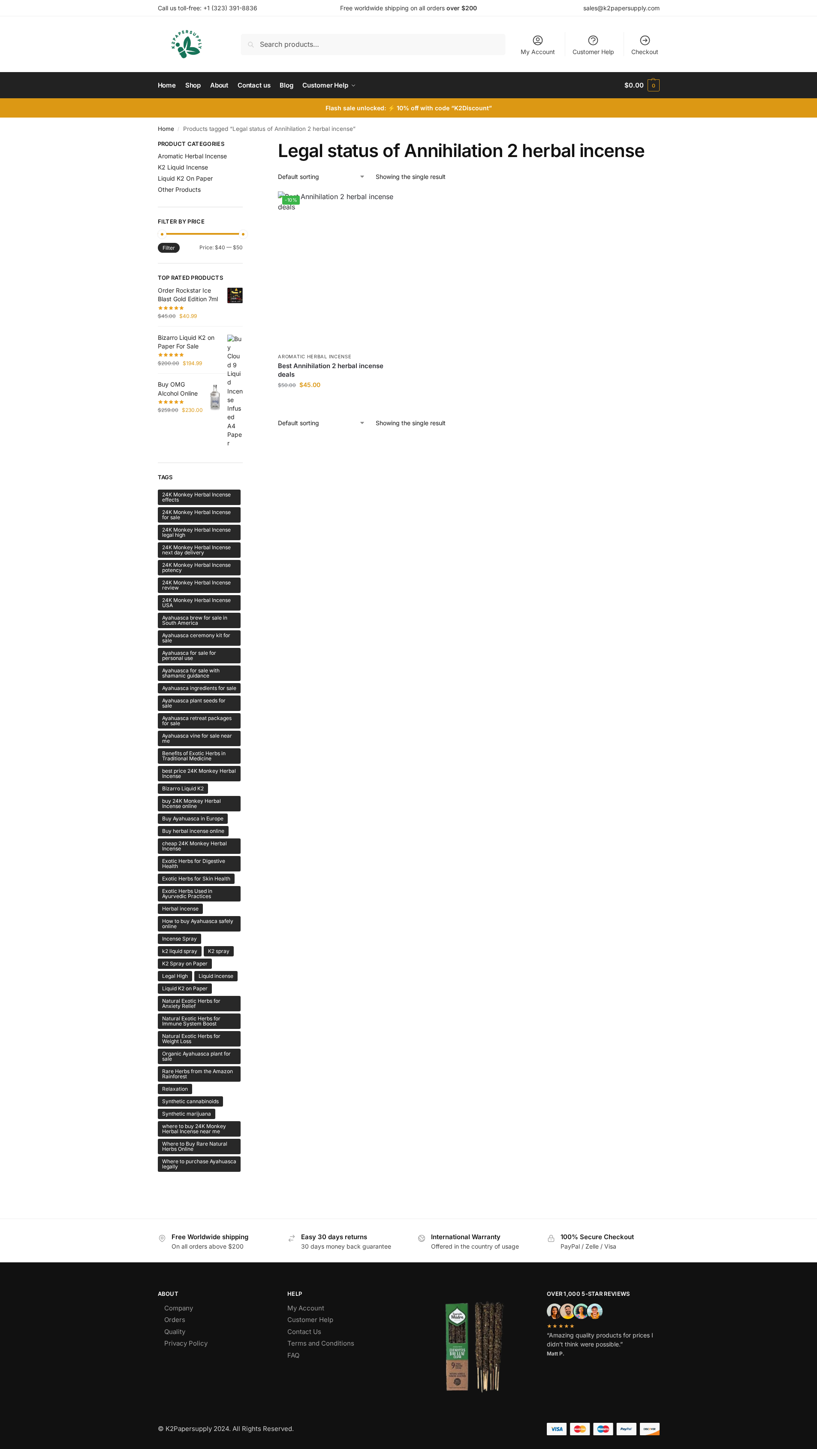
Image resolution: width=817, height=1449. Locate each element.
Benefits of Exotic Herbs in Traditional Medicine (194, 756)
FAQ (293, 1355)
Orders (174, 1320)
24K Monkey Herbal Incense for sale (196, 514)
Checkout (644, 51)
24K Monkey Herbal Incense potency (196, 567)
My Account (538, 51)
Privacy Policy (186, 1343)
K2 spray (218, 951)
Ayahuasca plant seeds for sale (194, 703)
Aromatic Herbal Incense (314, 357)
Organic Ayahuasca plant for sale (196, 1056)
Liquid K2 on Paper (185, 988)
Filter (169, 248)
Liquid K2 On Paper (185, 178)
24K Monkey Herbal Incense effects (196, 497)
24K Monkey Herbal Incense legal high (196, 532)
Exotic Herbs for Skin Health (196, 878)
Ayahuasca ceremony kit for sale (196, 638)
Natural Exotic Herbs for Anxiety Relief (191, 1003)
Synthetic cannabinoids (190, 1101)
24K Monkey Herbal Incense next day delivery (196, 550)
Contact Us (304, 1332)
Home (166, 128)
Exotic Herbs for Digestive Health (193, 863)
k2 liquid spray (179, 951)
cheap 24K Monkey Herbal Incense (194, 846)
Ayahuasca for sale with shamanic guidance (191, 673)
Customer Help (593, 51)
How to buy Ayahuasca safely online (197, 923)
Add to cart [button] (337, 402)
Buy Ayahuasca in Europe (192, 818)
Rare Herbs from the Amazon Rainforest (197, 1074)
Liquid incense (216, 976)
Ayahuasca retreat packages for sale (197, 720)
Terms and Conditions (320, 1343)
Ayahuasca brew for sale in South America (194, 620)
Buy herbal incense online (193, 831)
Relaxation (175, 1089)
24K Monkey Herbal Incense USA (196, 602)
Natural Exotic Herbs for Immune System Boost (191, 1021)
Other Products (179, 189)
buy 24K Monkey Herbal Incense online (191, 803)
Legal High (175, 976)
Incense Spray (179, 938)
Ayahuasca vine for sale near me (197, 738)
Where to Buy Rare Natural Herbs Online (194, 1146)
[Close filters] (245, 145)
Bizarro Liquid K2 (183, 788)
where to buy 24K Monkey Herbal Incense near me (194, 1128)
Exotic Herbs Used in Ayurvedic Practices (187, 893)
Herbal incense (180, 908)
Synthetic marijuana (186, 1113)
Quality (174, 1332)
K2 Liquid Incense (183, 167)
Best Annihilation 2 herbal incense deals (330, 370)
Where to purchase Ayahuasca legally (199, 1164)
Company (178, 1308)
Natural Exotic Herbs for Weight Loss (191, 1038)
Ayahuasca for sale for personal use (189, 655)
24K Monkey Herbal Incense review (196, 585)
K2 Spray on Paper (185, 963)
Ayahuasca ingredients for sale (199, 688)
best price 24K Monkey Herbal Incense (199, 773)
